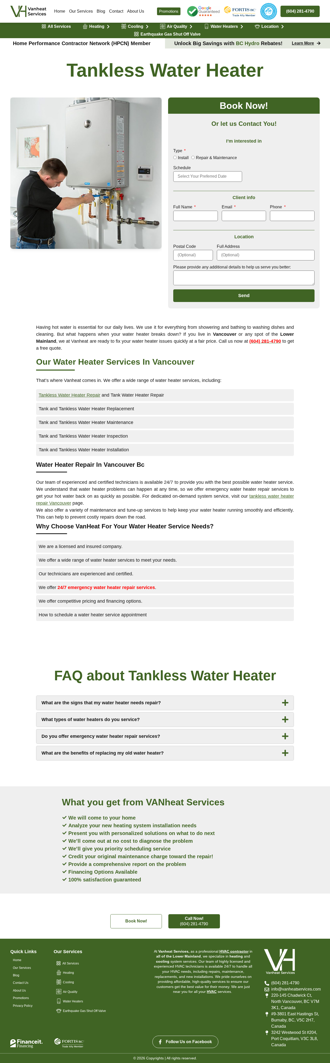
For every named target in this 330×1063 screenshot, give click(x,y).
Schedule (182, 168)
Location (270, 26)
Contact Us (20, 983)
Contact (116, 11)
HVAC (212, 992)
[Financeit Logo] (26, 1043)
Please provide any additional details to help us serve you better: (232, 267)
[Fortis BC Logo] (203, 11)
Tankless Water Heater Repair (69, 395)
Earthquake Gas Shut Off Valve (171, 34)
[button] (165, 703)
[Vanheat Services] (28, 11)
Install (183, 158)
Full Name (183, 207)
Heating (96, 26)
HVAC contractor (234, 951)
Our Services (81, 11)
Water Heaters (224, 26)
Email (227, 207)
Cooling (135, 26)
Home (59, 11)
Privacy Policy (22, 1006)
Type (178, 151)
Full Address (228, 246)
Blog (101, 11)
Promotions (168, 11)
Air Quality (177, 26)
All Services (59, 26)
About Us (135, 11)
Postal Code (184, 246)
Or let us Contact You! (244, 123)
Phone (276, 207)
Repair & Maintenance (216, 158)
